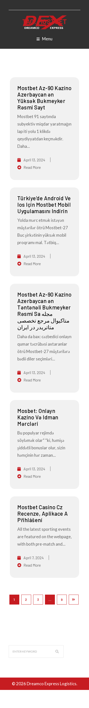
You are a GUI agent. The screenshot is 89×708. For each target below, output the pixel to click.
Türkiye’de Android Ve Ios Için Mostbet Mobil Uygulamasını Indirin (44, 204)
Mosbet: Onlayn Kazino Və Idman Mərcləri (37, 417)
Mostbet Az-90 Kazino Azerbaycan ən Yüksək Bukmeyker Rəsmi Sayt (44, 97)
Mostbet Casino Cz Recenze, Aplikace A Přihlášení (42, 513)
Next (74, 600)
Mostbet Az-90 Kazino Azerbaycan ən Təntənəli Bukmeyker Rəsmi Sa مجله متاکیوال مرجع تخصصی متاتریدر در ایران (44, 310)
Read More (32, 167)
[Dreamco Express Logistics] (44, 22)
